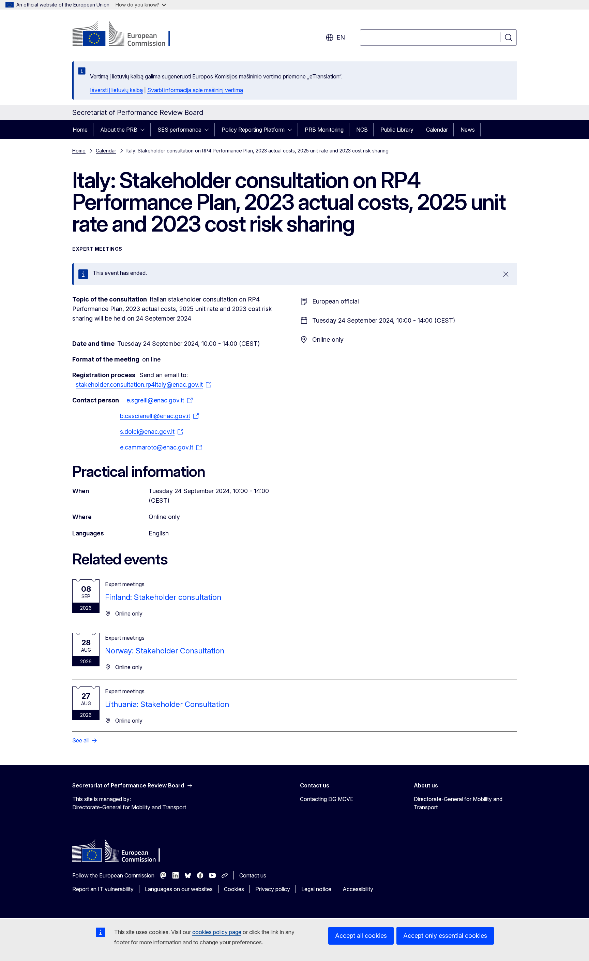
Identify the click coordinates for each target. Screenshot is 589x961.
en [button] (340, 37)
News (467, 129)
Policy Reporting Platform (253, 129)
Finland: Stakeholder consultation (163, 597)
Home (80, 129)
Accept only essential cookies (445, 935)
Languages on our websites (179, 889)
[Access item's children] (144, 129)
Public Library (396, 129)
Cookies (234, 889)
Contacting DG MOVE (326, 799)
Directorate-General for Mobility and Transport (458, 803)
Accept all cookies (361, 935)
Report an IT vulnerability (103, 889)
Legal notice (316, 889)
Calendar (437, 129)
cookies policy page (216, 932)
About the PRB (118, 129)
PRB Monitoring (324, 129)
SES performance (179, 129)
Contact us (252, 875)
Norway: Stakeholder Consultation (164, 650)
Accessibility (358, 889)
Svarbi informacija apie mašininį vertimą (195, 90)
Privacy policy (272, 889)
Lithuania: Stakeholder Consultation (167, 704)
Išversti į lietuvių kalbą (116, 90)
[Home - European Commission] (127, 34)
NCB (362, 129)
